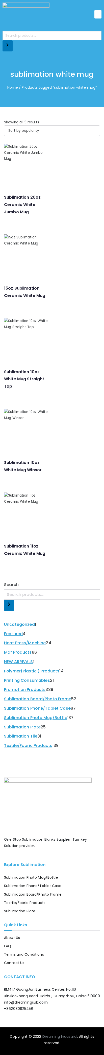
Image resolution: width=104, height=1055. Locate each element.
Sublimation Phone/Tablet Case (32, 885)
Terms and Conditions (24, 954)
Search (11, 585)
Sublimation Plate (19, 911)
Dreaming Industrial (59, 1036)
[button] (97, 14)
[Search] (8, 45)
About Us (12, 937)
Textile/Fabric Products (24, 902)
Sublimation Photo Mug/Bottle (31, 877)
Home (12, 87)
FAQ (7, 946)
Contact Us (14, 962)
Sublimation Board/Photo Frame (33, 894)
